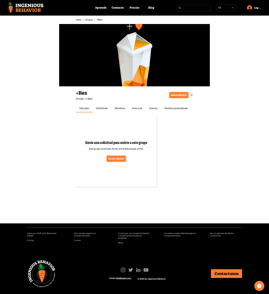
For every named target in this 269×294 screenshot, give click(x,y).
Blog (120, 242)
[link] (84, 108)
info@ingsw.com (123, 278)
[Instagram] (123, 270)
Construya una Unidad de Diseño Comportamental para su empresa (133, 235)
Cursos (77, 240)
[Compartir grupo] (191, 95)
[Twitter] (131, 270)
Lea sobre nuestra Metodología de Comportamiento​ (180, 234)
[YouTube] (146, 270)
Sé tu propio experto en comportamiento (85, 234)
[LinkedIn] (138, 270)
